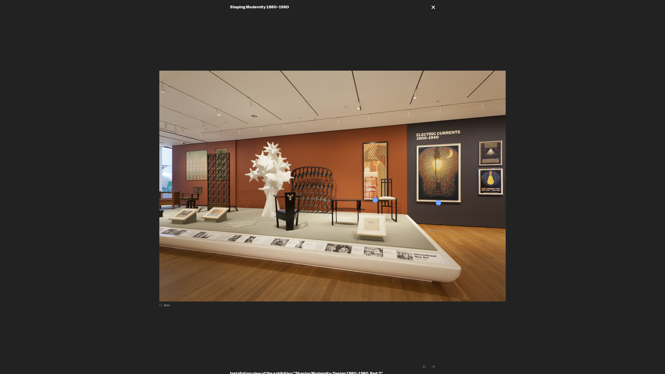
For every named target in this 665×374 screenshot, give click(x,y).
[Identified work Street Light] (438, 203)
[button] (433, 7)
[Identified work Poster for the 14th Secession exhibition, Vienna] (375, 200)
